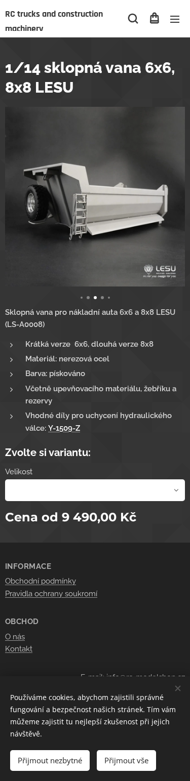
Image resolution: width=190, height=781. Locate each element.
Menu (175, 19)
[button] (133, 18)
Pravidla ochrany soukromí (51, 593)
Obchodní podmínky (40, 581)
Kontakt (18, 648)
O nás (15, 636)
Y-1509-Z (64, 428)
